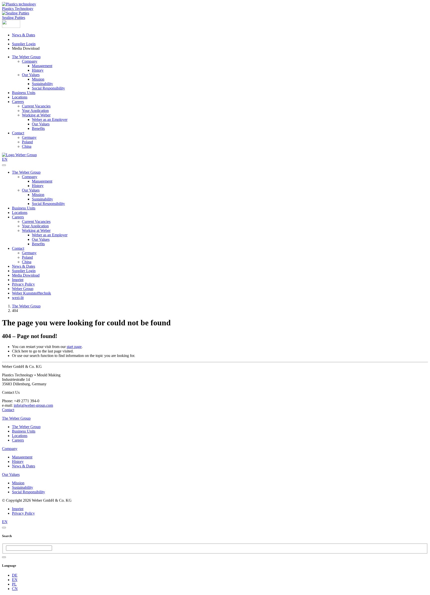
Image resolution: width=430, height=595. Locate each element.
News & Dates (23, 35)
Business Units (23, 93)
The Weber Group (26, 57)
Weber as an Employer (49, 119)
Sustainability (42, 84)
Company (29, 61)
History (38, 70)
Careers (18, 101)
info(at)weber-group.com (33, 405)
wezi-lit (18, 298)
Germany (29, 137)
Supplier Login (24, 44)
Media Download (26, 275)
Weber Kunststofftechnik (31, 293)
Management (42, 66)
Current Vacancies (36, 106)
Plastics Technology (17, 8)
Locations (19, 97)
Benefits (38, 128)
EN (14, 580)
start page (74, 347)
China (26, 146)
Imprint (17, 280)
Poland (27, 142)
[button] (11, 26)
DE (14, 575)
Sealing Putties (13, 17)
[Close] (4, 527)
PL (14, 584)
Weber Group (22, 289)
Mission (38, 79)
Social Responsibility (48, 88)
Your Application (35, 110)
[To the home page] (19, 155)
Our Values (31, 75)
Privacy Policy (23, 284)
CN (15, 589)
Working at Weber (36, 115)
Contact (18, 133)
